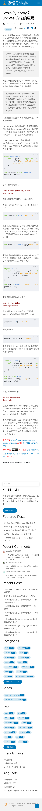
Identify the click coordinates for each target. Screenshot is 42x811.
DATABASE (27, 667)
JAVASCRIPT (24, 727)
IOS (7, 676)
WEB (23, 652)
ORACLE (9, 741)
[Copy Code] (26, 150)
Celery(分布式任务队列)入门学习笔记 (20, 530)
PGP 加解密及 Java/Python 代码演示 (20, 596)
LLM (19, 737)
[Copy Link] (35, 28)
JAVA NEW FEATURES (14, 695)
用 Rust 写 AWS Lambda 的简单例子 (19, 523)
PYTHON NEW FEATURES (14, 700)
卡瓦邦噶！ (9, 760)
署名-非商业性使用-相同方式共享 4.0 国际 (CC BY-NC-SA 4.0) (21, 453)
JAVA (8, 648)
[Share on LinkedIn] (32, 28)
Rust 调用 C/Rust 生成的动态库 (17, 527)
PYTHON (9, 652)
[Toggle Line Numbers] (31, 150)
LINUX (22, 662)
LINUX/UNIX (10, 667)
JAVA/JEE (23, 648)
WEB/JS (9, 657)
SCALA (8, 662)
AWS (8, 671)
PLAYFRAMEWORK (24, 676)
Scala (8, 29)
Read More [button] (10, 510)
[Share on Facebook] (28, 28)
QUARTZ (23, 657)
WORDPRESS (11, 723)
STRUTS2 (9, 732)
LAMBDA (24, 732)
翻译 (21, 713)
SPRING (21, 671)
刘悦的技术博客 (11, 763)
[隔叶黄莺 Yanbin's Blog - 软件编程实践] (18, 3)
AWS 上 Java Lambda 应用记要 (17, 534)
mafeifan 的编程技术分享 (14, 767)
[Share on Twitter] (24, 28)
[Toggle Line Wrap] (35, 150)
